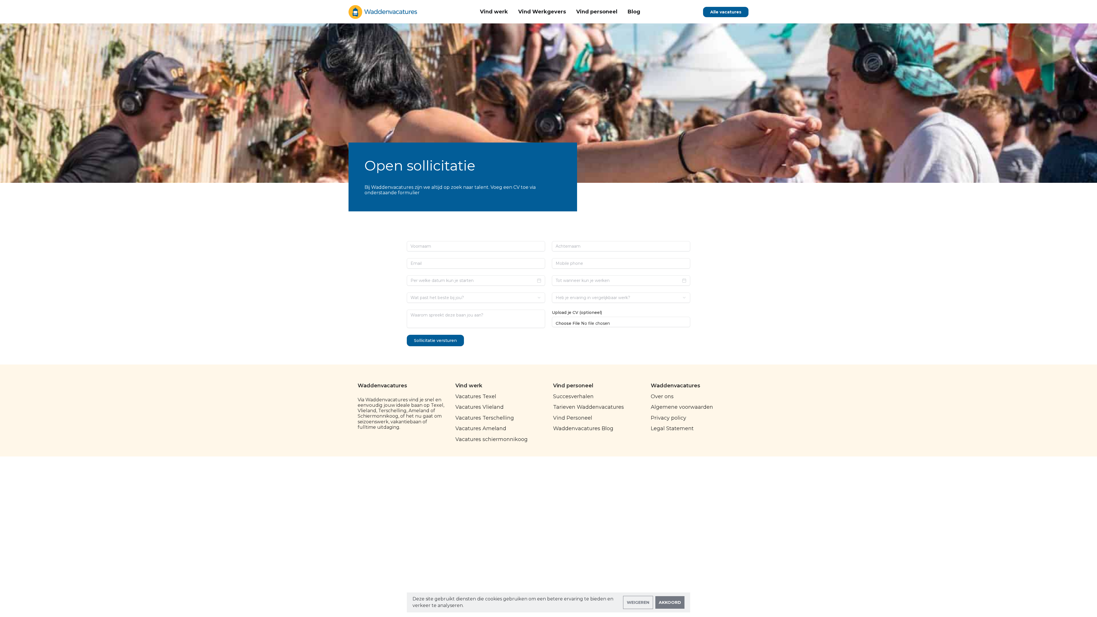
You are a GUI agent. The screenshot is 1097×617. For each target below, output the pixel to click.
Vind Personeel (572, 418)
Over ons (662, 396)
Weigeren (638, 602)
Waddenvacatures (382, 386)
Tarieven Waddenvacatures (588, 407)
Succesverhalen (573, 396)
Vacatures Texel (475, 396)
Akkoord (670, 602)
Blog (634, 12)
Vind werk (494, 12)
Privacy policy (668, 418)
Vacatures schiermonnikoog (491, 439)
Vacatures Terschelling (484, 418)
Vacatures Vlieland (479, 407)
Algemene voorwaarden (682, 407)
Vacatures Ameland (480, 428)
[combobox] (476, 298)
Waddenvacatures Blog (583, 428)
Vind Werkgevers (542, 12)
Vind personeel (596, 12)
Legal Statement (672, 428)
